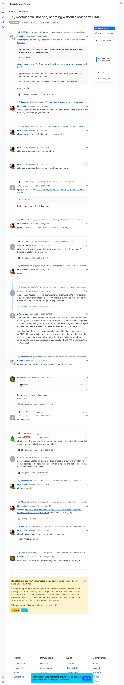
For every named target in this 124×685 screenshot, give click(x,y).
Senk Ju (20, 437)
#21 (87, 416)
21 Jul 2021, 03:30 (44, 437)
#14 (87, 224)
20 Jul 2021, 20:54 (43, 291)
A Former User (22, 186)
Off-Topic (15, 22)
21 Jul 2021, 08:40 (42, 484)
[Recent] (3, 8)
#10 (87, 130)
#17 (87, 291)
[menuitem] (121, 3)
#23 (86, 457)
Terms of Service (21, 663)
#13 (87, 186)
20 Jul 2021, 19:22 (42, 224)
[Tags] (3, 13)
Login (24, 610)
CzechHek (21, 36)
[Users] (3, 22)
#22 (86, 437)
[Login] (121, 3)
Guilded (96, 668)
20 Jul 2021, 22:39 (46, 378)
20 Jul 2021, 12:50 (42, 147)
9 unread (101, 72)
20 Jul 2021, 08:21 (42, 106)
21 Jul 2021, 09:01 (42, 506)
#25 (86, 506)
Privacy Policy (20, 668)
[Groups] (3, 27)
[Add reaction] (78, 94)
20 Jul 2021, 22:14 (43, 314)
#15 (87, 245)
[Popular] (3, 17)
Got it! (86, 678)
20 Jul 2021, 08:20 (40, 36)
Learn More (63, 679)
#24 (86, 484)
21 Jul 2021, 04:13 (42, 457)
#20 (86, 378)
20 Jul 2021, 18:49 (43, 186)
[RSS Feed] (62, 22)
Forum (95, 663)
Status (16, 672)
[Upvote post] (82, 94)
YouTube (97, 672)
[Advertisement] (64, 636)
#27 (86, 557)
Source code (46, 668)
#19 (87, 361)
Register (15, 610)
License (43, 672)
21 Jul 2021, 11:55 (45, 557)
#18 (87, 314)
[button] (3, 677)
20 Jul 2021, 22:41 (43, 416)
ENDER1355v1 (26, 32)
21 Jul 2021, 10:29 (42, 530)
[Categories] (3, 3)
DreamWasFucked (24, 378)
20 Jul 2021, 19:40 (42, 270)
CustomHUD (72, 668)
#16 (87, 270)
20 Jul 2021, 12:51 (42, 164)
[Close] (85, 580)
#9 (87, 106)
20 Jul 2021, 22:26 (40, 361)
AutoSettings (72, 672)
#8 (87, 36)
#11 (87, 147)
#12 (87, 164)
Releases (44, 663)
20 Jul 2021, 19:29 (43, 245)
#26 (86, 530)
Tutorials (70, 663)
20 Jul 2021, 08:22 (43, 130)
